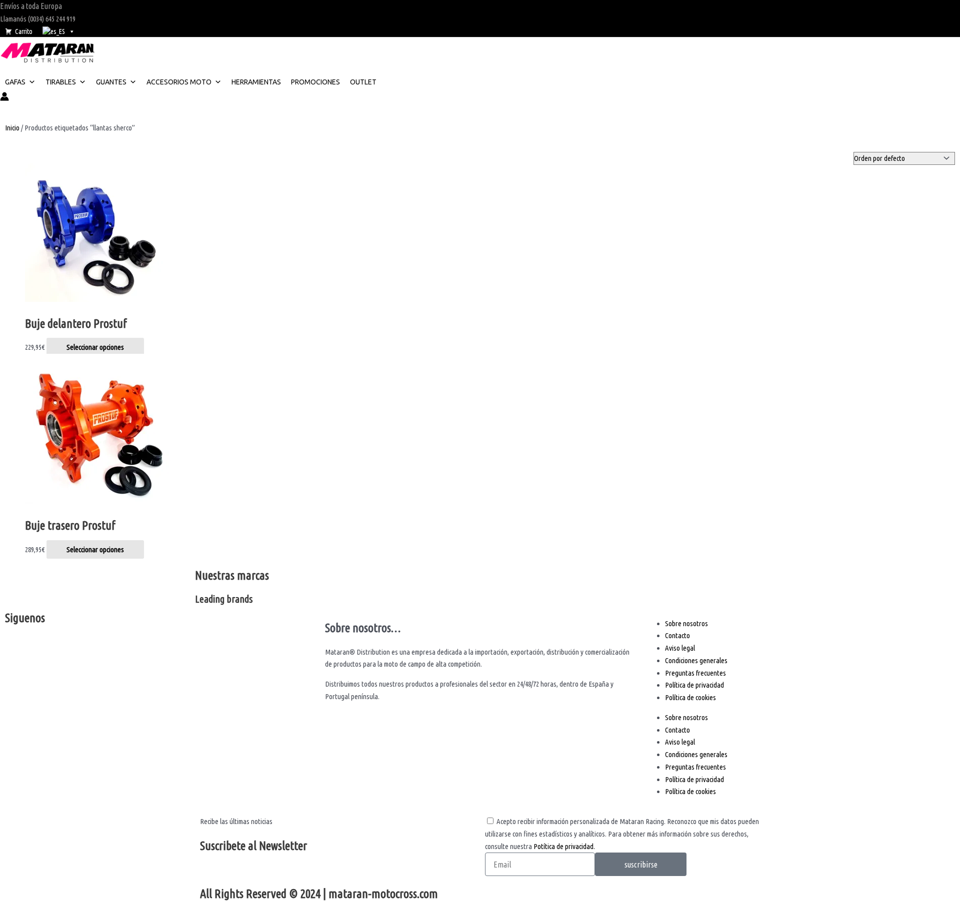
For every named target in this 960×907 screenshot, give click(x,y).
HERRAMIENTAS (256, 82)
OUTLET (363, 82)
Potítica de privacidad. (564, 846)
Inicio (12, 127)
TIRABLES (61, 82)
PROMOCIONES (315, 82)
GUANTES (111, 82)
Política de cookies (690, 697)
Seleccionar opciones (95, 347)
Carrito (23, 31)
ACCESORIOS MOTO (179, 82)
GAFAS (15, 82)
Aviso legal (680, 648)
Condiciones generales (696, 660)
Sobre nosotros (686, 623)
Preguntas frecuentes (695, 673)
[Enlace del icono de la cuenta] (4, 98)
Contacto (677, 635)
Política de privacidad (694, 685)
